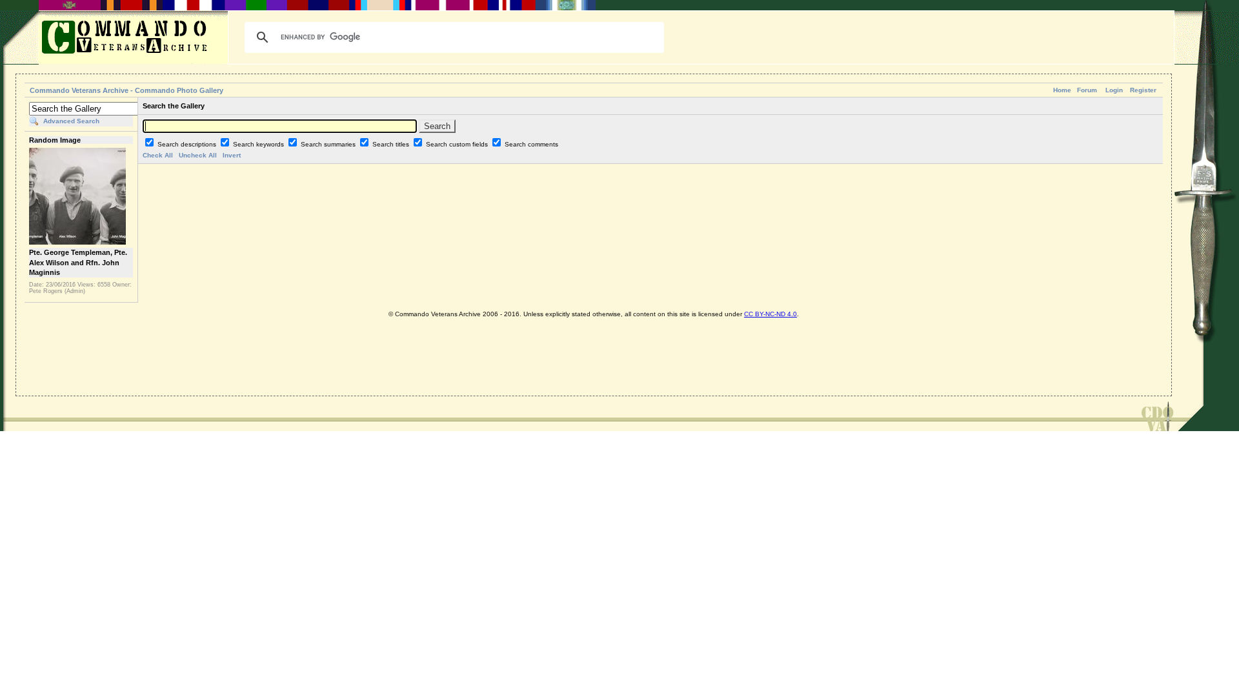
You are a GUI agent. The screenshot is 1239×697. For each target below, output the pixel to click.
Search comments (531, 144)
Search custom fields (458, 144)
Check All (158, 155)
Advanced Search (71, 121)
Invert (232, 155)
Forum (1087, 90)
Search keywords (259, 144)
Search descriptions (187, 144)
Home (1062, 90)
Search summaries (329, 144)
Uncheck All (198, 155)
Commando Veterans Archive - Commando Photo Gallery (126, 90)
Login (1114, 90)
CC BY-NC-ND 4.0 (770, 314)
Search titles (391, 144)
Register (1143, 90)
